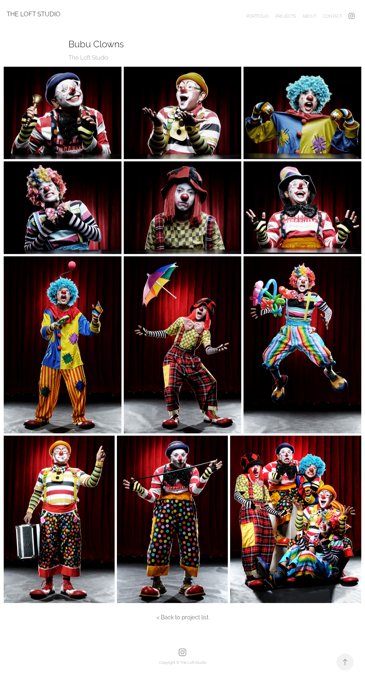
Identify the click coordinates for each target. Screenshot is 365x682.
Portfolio (257, 16)
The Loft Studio (33, 13)
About (309, 16)
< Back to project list (182, 617)
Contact (332, 16)
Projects (285, 16)
